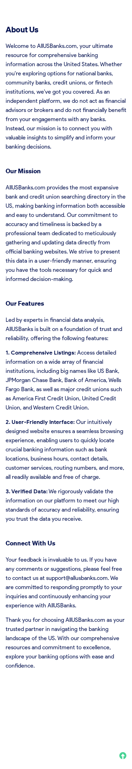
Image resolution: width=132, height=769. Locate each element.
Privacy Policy (49, 723)
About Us (15, 723)
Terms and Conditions (29, 732)
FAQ (66, 732)
